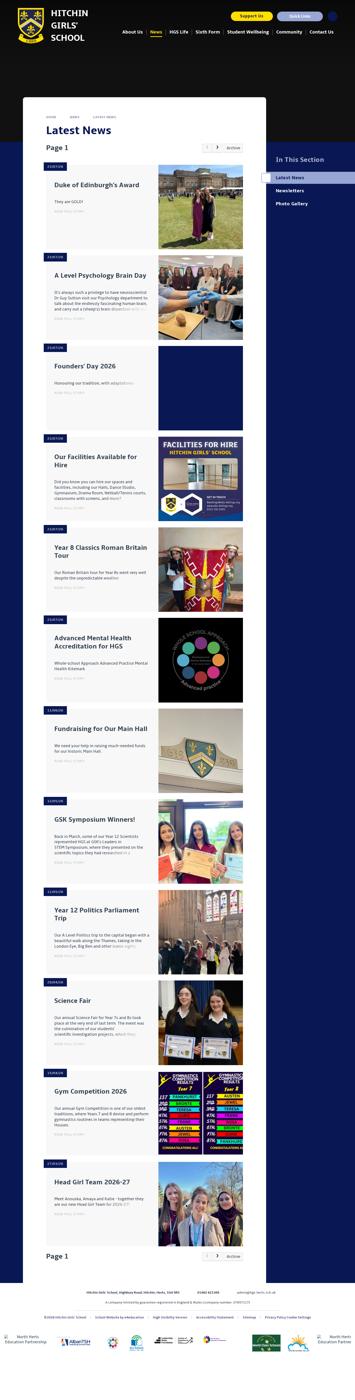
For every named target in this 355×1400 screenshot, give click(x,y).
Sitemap (249, 1317)
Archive (233, 148)
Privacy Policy (275, 1317)
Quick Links (300, 16)
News (75, 117)
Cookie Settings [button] (299, 1317)
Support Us (251, 16)
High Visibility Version (170, 1317)
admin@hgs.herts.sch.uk (256, 1292)
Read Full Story (69, 211)
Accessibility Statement (215, 1317)
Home (51, 117)
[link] (207, 148)
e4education (134, 1317)
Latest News (104, 117)
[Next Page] (217, 148)
